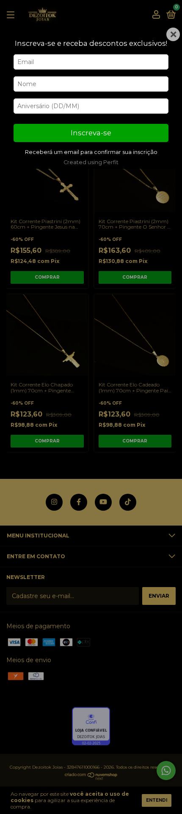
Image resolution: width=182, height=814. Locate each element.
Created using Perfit (91, 162)
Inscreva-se (91, 133)
